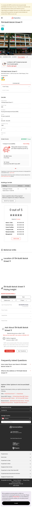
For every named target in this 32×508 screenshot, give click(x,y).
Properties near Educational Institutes (10, 473)
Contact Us (4, 410)
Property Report (16, 443)
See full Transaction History (8, 293)
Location (14, 57)
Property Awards (16, 432)
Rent (23, 297)
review (18, 219)
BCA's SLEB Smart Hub (5, 176)
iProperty (16, 448)
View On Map (26, 143)
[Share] (2, 29)
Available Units (7, 57)
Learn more (12, 172)
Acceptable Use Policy (6, 480)
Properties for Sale (5, 460)
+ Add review (16, 238)
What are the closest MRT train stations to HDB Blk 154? (16, 335)
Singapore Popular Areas (7, 476)
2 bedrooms (7, 300)
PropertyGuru (4, 454)
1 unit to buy (5, 86)
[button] (15, 168)
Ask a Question (9, 351)
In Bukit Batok (20, 393)
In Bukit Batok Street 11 (10, 393)
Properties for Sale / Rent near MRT (9, 470)
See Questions (22, 351)
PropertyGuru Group (6, 407)
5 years (22, 300)
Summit (16, 438)
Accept (16, 503)
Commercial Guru (16, 427)
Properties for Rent (5, 463)
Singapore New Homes (6, 467)
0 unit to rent (5, 90)
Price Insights (21, 57)
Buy (8, 297)
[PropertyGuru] (16, 18)
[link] (16, 64)
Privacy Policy (16, 496)
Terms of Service (17, 480)
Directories (3, 457)
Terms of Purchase (16, 482)
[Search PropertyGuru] (30, 422)
